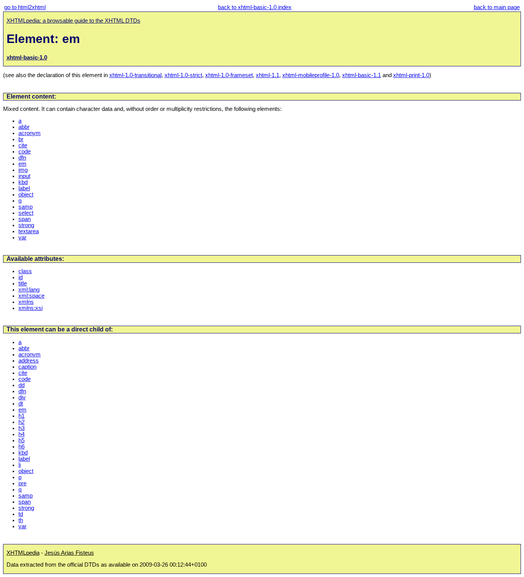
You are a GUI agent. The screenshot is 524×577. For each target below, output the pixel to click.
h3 (21, 428)
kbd (23, 182)
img (23, 170)
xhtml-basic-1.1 (361, 75)
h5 (21, 440)
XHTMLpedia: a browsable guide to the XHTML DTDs (73, 21)
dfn (22, 158)
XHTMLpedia (23, 553)
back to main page (497, 7)
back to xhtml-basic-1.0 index (255, 7)
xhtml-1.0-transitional (135, 75)
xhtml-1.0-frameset (229, 75)
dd (21, 385)
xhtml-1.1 (267, 75)
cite (22, 145)
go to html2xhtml (25, 7)
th (20, 520)
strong (26, 225)
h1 (21, 416)
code (24, 151)
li (19, 465)
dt (20, 404)
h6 (21, 446)
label (24, 188)
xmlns (26, 302)
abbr (24, 127)
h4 (21, 434)
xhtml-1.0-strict (183, 75)
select (25, 213)
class (25, 271)
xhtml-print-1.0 (411, 75)
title (22, 283)
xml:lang (29, 290)
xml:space (31, 296)
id (20, 277)
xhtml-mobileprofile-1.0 (310, 75)
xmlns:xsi (30, 308)
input (24, 176)
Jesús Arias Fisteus (69, 553)
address (28, 361)
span (24, 219)
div (22, 397)
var (22, 237)
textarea (28, 231)
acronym (29, 133)
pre (22, 483)
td (20, 514)
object (25, 194)
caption (27, 367)
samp (25, 207)
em (22, 164)
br (20, 139)
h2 (21, 422)
